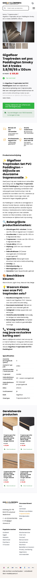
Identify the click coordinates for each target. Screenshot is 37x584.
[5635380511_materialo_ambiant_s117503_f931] (18, 32)
